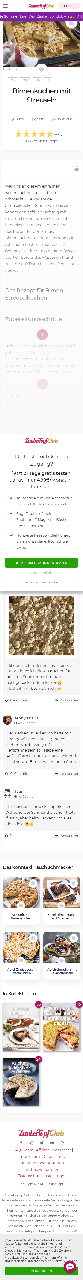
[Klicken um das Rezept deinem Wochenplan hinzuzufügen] (33, 883)
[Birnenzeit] (21, 1027)
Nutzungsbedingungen (42, 1163)
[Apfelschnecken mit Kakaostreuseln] (61, 950)
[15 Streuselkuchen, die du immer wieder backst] (61, 1027)
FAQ (17, 1150)
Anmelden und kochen (42, 582)
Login (69, 6)
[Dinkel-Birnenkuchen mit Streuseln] (61, 895)
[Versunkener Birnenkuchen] (21, 895)
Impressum (29, 1156)
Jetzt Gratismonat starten (41, 563)
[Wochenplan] (71, 23)
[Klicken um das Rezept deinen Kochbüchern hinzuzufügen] (21, 906)
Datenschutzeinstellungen (42, 1176)
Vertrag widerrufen (42, 1169)
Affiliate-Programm (53, 1150)
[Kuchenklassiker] (21, 1082)
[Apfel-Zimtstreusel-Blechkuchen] (21, 950)
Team (28, 1150)
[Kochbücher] (41, 70)
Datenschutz (54, 1156)
